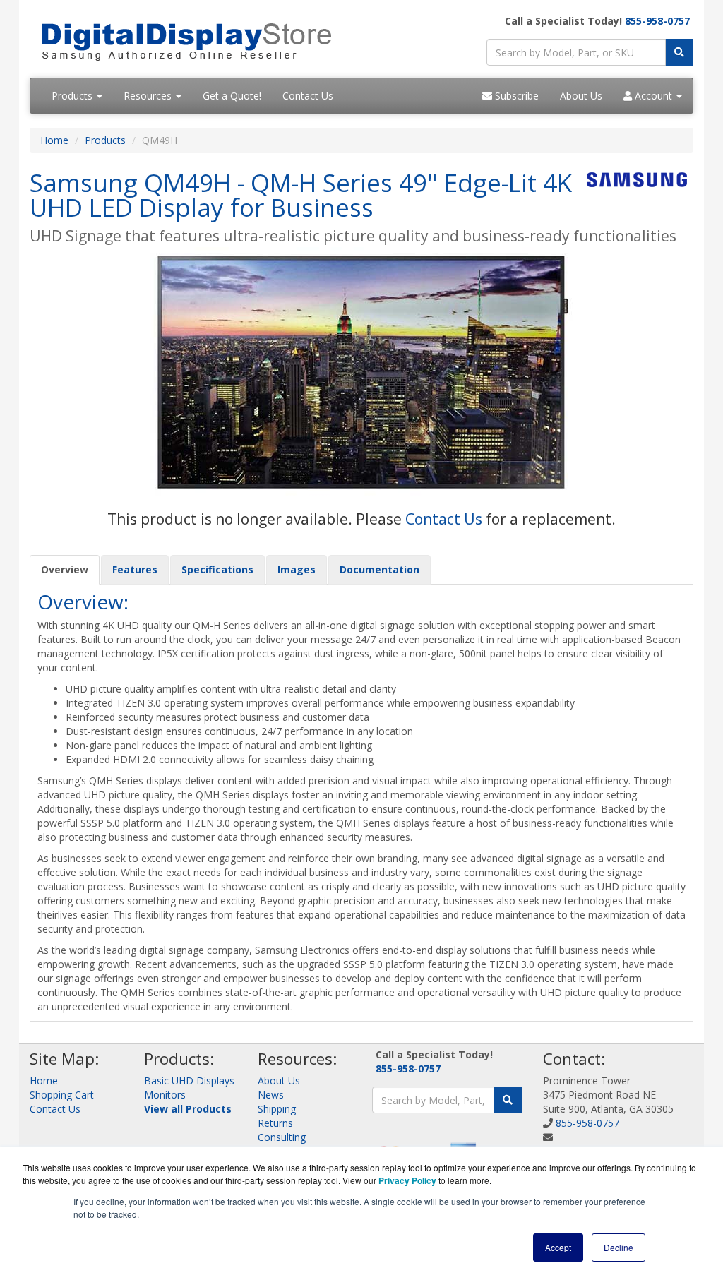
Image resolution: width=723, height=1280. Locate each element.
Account (653, 95)
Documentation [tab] (379, 569)
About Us (581, 95)
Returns (275, 1123)
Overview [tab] (64, 569)
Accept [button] (558, 1247)
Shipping (277, 1108)
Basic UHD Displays (189, 1080)
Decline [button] (618, 1247)
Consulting (282, 1137)
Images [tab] (296, 569)
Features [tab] (134, 569)
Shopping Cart (62, 1094)
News (271, 1094)
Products (73, 95)
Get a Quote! (232, 95)
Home (54, 140)
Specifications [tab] (217, 569)
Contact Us (307, 95)
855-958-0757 (657, 21)
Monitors (165, 1094)
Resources (149, 95)
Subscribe (515, 95)
